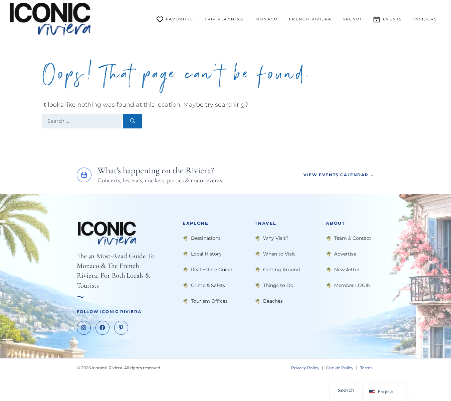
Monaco (266, 19)
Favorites (180, 19)
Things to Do (278, 285)
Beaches (273, 301)
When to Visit (279, 254)
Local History (206, 254)
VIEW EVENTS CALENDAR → (338, 175)
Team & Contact (352, 238)
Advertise (345, 254)
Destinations (206, 238)
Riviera (310, 19)
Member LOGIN (352, 285)
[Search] (132, 121)
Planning (224, 19)
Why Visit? (275, 238)
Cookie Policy (340, 367)
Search (346, 390)
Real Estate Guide (211, 270)
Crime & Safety (208, 285)
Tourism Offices (209, 301)
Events (392, 19)
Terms (366, 367)
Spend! (352, 19)
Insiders (425, 19)
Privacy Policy (305, 367)
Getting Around (281, 270)
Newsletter (347, 270)
